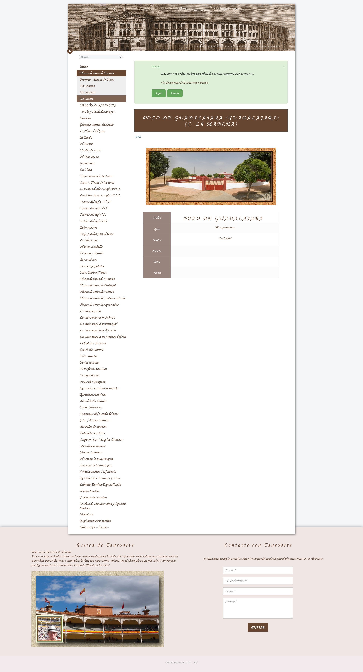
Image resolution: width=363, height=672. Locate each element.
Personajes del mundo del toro (99, 414)
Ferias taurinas (89, 362)
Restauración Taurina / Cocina (100, 478)
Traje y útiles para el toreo (96, 234)
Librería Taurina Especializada (100, 484)
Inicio (84, 66)
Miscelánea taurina (92, 446)
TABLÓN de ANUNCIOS (98, 105)
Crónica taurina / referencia (98, 471)
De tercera (86, 98)
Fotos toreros (88, 356)
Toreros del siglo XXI (93, 221)
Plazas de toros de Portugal (98, 285)
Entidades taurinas (92, 433)
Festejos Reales (89, 375)
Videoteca (86, 514)
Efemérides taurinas (93, 394)
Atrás (137, 137)
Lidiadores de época (93, 343)
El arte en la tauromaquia (96, 459)
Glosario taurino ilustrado (96, 124)
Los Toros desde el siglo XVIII (100, 189)
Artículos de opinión (93, 426)
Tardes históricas (91, 407)
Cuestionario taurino (93, 497)
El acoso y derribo (91, 253)
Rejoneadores (88, 227)
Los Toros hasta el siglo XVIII (100, 195)
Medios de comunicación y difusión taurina (103, 505)
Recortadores (88, 259)
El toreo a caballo (91, 246)
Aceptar (158, 93)
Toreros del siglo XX (93, 214)
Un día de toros (90, 150)
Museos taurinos (90, 452)
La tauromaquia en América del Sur (103, 336)
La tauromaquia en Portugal (98, 324)
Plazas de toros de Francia (97, 279)
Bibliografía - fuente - (94, 527)
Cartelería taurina (91, 349)
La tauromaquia (90, 311)
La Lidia (86, 169)
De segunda (87, 92)
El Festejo (86, 144)
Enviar (258, 627)
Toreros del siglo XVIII (95, 201)
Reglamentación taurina (95, 521)
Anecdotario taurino (93, 401)
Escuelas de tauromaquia (96, 465)
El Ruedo (86, 137)
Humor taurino (89, 491)
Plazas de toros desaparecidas (99, 304)
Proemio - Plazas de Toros (97, 79)
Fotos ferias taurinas (93, 369)
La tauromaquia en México (97, 317)
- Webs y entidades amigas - (98, 111)
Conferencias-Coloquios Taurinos (101, 439)
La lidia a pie (88, 240)
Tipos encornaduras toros (96, 176)
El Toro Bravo (89, 156)
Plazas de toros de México (97, 291)
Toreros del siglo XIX (93, 208)
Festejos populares (92, 266)
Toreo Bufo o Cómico (93, 272)
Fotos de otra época (92, 381)
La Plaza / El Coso (92, 131)
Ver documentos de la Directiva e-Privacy (184, 82)
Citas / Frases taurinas (94, 420)
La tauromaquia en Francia (98, 330)
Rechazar (175, 93)
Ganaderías (87, 163)
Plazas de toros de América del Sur (102, 298)
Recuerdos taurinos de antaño (99, 388)
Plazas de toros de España (97, 73)
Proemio (85, 118)
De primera (87, 86)
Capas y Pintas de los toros (97, 182)
